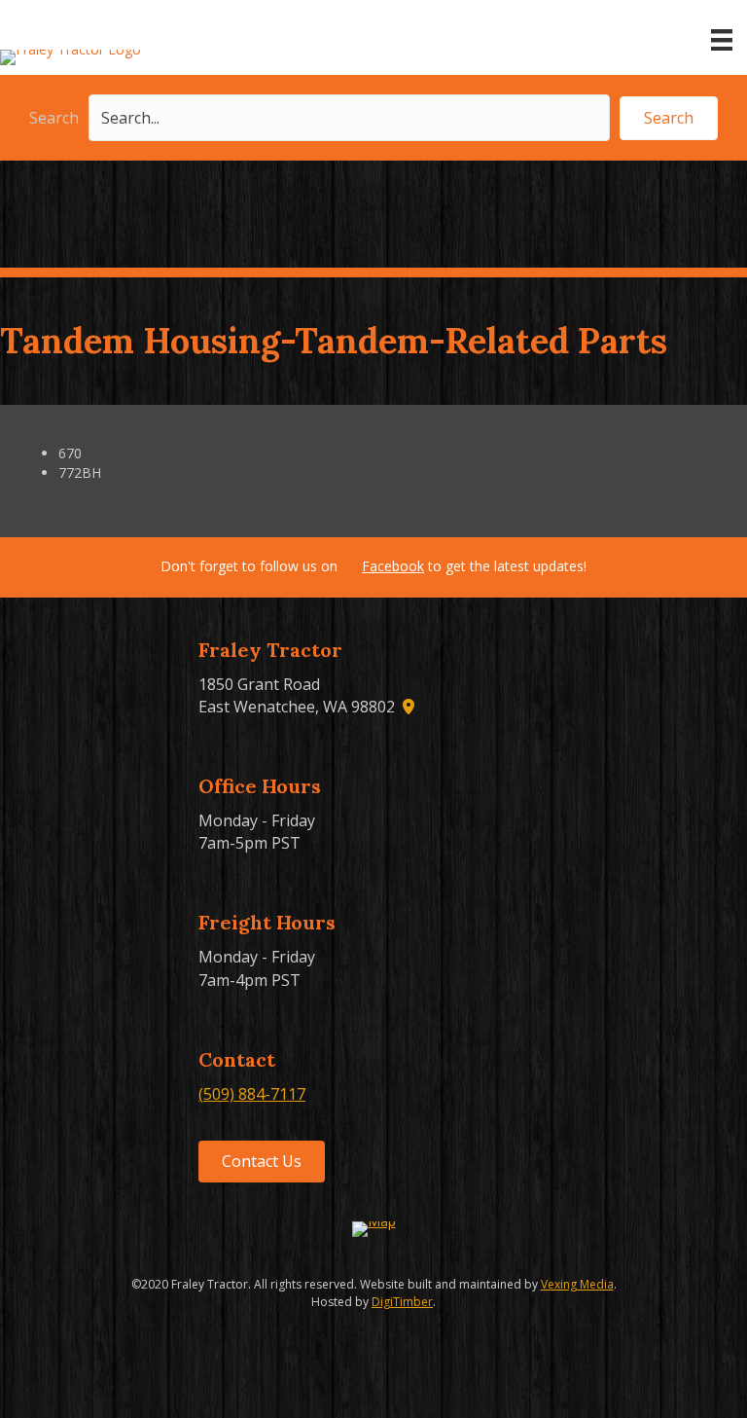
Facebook (393, 566)
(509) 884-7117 (251, 1094)
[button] (669, 118)
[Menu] (721, 40)
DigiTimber (402, 1301)
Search (54, 117)
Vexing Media (577, 1284)
